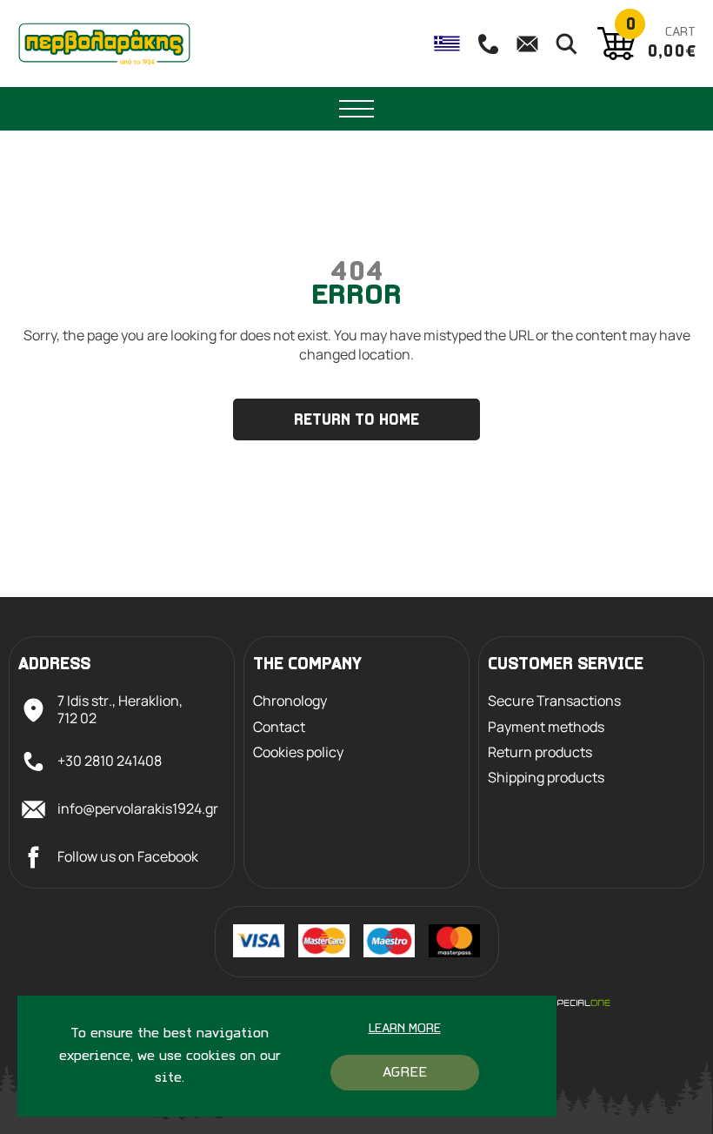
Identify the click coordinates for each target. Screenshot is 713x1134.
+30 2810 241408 (109, 760)
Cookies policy (298, 752)
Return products (540, 752)
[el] (447, 43)
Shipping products (546, 777)
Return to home (356, 421)
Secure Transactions (554, 701)
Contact (279, 727)
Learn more (405, 1029)
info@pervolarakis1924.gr (137, 808)
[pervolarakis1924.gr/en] (104, 43)
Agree (405, 1072)
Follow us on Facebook (127, 856)
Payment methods (546, 727)
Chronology (290, 701)
